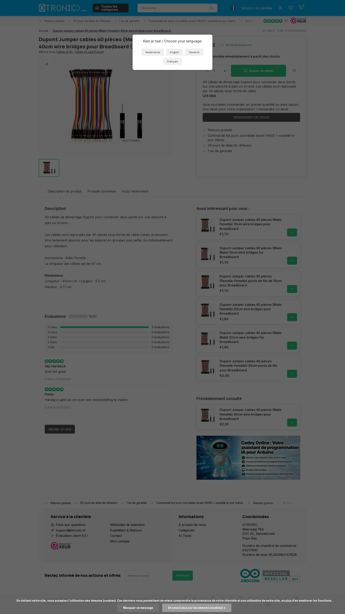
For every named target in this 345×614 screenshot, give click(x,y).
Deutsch (194, 52)
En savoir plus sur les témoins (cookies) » (196, 607)
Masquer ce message (138, 607)
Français (172, 61)
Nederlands (153, 52)
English (174, 52)
